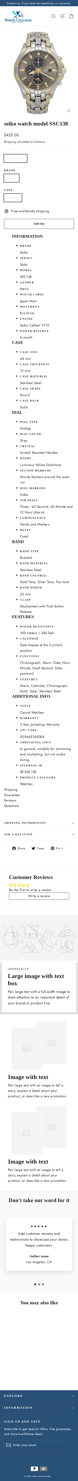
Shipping (10, 142)
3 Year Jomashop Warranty (39, 724)
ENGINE (26, 318)
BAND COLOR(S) (33, 575)
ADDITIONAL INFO (35, 742)
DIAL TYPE (29, 422)
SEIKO (11, 178)
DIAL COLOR (30, 434)
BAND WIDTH (31, 587)
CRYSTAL (28, 446)
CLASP (25, 600)
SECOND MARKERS (35, 470)
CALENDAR (29, 638)
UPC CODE (28, 730)
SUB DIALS (29, 500)
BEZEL (26, 530)
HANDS (25, 458)
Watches (13, 197)
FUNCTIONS (30, 656)
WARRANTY (29, 718)
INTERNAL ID (31, 765)
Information (18, 1407)
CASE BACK (29, 400)
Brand (10, 170)
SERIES (26, 258)
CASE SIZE (29, 352)
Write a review (39, 895)
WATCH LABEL (32, 294)
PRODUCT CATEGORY (38, 777)
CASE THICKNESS (35, 364)
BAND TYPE (29, 551)
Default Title (15, 158)
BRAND (26, 246)
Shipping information (25, 823)
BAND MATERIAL (34, 563)
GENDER (27, 282)
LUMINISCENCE (33, 518)
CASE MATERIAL (34, 376)
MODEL (26, 270)
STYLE (25, 706)
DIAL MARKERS (33, 488)
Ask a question (18, 834)
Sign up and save (22, 1421)
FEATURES (29, 679)
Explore (13, 1395)
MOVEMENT (30, 306)
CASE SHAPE (30, 388)
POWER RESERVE (34, 331)
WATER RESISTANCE (37, 626)
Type (8, 190)
